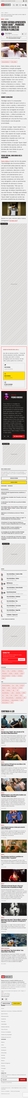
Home (2, 1008)
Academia (3, 1019)
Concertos (13, 670)
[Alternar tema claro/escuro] (20, 5)
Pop (13, 685)
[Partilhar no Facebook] (22, 34)
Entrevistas (4, 673)
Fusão (12, 692)
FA (4, 436)
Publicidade (4, 1024)
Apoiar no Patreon (14, 478)
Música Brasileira (5, 61)
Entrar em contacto (5, 996)
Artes (8, 670)
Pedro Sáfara (14, 61)
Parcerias (3, 1021)
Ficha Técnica (4, 1029)
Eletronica (14, 687)
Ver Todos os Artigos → (19, 436)
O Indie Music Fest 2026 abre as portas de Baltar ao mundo (13, 502)
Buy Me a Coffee (14, 482)
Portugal (20, 687)
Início (2, 12)
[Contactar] (17, 5)
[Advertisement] (14, 284)
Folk (3, 695)
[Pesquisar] (14, 5)
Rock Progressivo (5, 700)
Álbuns (3, 670)
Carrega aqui (13, 220)
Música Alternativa (10, 697)
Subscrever (21, 659)
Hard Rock (18, 692)
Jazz (13, 690)
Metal (3, 690)
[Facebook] (23, 1)
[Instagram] (26, 1)
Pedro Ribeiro (8, 33)
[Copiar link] (25, 34)
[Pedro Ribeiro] (6, 396)
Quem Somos (4, 1013)
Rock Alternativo (5, 692)
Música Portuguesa (6, 675)
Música (6, 12)
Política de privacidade (6, 1034)
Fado (24, 697)
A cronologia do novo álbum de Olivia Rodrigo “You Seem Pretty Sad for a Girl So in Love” (12, 532)
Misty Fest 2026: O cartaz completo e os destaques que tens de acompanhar (11, 528)
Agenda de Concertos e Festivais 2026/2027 (11, 1011)
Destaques (20, 670)
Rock (17, 685)
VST (17, 690)
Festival (16, 695)
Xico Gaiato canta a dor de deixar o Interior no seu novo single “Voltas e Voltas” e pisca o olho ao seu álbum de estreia (14, 508)
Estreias (7, 19)
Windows (8, 690)
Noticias (14, 675)
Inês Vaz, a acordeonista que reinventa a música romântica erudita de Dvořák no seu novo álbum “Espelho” (13, 538)
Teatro (3, 678)
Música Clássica (5, 702)
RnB (3, 697)
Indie (9, 687)
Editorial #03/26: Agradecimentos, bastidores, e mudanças (13, 493)
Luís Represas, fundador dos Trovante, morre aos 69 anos (13, 498)
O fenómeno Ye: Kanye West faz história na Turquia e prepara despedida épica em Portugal (13, 523)
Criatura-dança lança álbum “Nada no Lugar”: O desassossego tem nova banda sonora (13, 518)
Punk (22, 700)
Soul (11, 695)
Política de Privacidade (15, 1091)
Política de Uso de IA (6, 1037)
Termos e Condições (6, 1032)
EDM (12, 702)
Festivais (16, 673)
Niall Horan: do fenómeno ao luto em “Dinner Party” (12, 513)
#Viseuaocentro (5, 1016)
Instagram (4, 485)
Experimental (18, 697)
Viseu (7, 695)
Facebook (10, 485)
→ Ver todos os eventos (7, 619)
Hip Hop (22, 685)
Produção (20, 675)
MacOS (23, 692)
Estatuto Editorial (5, 1026)
